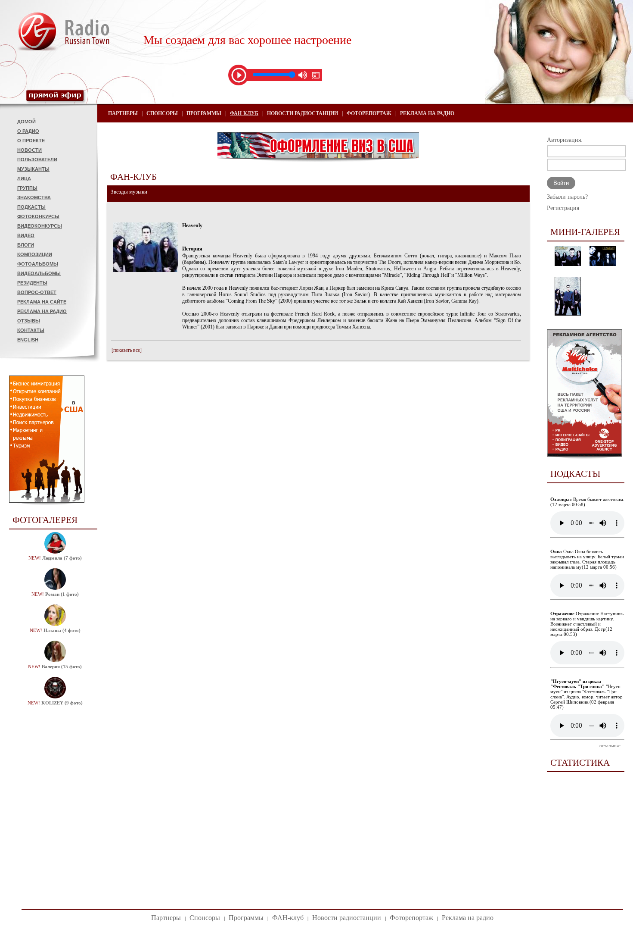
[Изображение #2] (603, 264)
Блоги (25, 244)
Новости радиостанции (302, 113)
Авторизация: (565, 140)
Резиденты (32, 282)
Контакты (30, 330)
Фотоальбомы (37, 263)
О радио (28, 131)
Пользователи (37, 159)
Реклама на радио (42, 311)
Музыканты (33, 169)
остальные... (611, 745)
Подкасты (31, 207)
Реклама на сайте (41, 301)
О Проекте (31, 140)
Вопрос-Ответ (36, 292)
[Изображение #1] (568, 264)
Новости (29, 150)
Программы (203, 113)
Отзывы (28, 320)
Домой (26, 121)
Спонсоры (162, 113)
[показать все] (127, 350)
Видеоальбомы (39, 273)
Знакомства (34, 197)
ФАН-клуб (244, 113)
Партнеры (123, 113)
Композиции (34, 254)
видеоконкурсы (39, 225)
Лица (24, 178)
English (27, 339)
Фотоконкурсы (38, 216)
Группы (27, 188)
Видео (25, 235)
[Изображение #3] (568, 313)
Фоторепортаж (369, 113)
